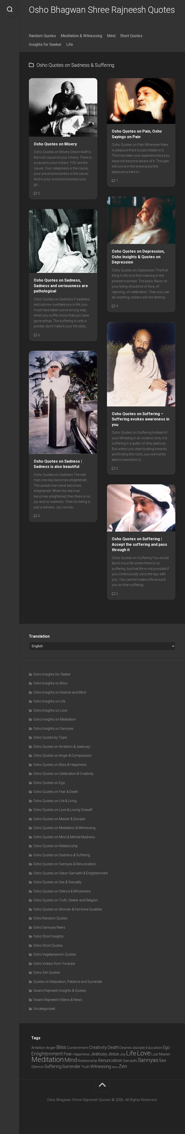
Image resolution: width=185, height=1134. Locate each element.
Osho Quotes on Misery (55, 144)
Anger (51, 1048)
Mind (111, 36)
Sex (162, 1060)
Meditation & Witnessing (81, 36)
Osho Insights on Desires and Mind (59, 692)
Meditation (47, 1059)
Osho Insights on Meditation (54, 719)
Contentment (77, 1048)
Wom (115, 1067)
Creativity (98, 1047)
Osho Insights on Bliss (50, 683)
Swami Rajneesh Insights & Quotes (59, 990)
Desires (125, 1048)
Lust (154, 1054)
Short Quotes (131, 36)
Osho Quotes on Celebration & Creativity (63, 774)
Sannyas (148, 1060)
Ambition (38, 1048)
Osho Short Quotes (48, 945)
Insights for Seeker (45, 44)
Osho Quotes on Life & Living (55, 801)
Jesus (113, 1053)
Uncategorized (44, 1009)
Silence (37, 1067)
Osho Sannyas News (49, 927)
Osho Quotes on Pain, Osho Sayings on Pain (137, 134)
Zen (123, 1066)
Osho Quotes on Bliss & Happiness (59, 765)
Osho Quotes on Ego (49, 783)
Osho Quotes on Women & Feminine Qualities (67, 909)
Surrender (71, 1066)
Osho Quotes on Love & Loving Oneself (62, 810)
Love (144, 1053)
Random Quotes (42, 36)
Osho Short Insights (48, 936)
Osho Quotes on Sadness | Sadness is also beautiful (58, 464)
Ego (166, 1047)
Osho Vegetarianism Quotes (54, 954)
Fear (68, 1053)
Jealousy (98, 1053)
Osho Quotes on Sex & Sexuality (57, 882)
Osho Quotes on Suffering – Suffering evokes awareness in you (140, 419)
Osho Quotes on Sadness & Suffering (61, 855)
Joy (123, 1054)
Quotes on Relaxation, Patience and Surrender (67, 982)
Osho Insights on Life (49, 701)
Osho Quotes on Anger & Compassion (62, 755)
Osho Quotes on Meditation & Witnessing (64, 828)
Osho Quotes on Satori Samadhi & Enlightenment (70, 873)
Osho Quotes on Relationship (55, 846)
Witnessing (100, 1066)
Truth (85, 1067)
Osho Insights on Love (50, 710)
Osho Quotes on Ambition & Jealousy (61, 747)
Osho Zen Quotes (46, 972)
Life (69, 44)
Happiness (81, 1054)
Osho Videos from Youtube (54, 963)
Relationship (87, 1061)
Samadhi (130, 1061)
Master (164, 1054)
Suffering (52, 1066)
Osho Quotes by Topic (50, 737)
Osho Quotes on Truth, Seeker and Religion (65, 900)
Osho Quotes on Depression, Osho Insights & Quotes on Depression (138, 256)
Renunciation (110, 1060)
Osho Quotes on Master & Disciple (59, 819)
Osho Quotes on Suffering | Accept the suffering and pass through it (139, 544)
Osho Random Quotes (50, 918)
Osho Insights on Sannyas (53, 728)
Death (113, 1047)
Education (154, 1048)
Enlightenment (47, 1054)
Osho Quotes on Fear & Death (55, 792)
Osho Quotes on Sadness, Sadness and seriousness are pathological (61, 285)
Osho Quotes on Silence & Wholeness (62, 891)
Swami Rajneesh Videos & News (57, 1000)
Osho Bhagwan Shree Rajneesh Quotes (102, 10)
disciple (138, 1048)
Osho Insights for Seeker (52, 674)
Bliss (61, 1047)
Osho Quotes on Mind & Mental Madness (64, 837)
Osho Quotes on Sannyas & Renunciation (64, 864)
